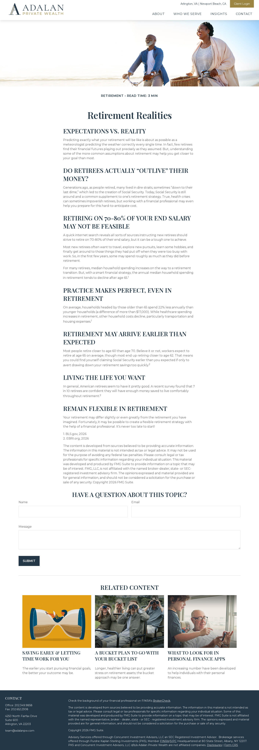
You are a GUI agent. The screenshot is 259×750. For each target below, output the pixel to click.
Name (23, 502)
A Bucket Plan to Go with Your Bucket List (127, 656)
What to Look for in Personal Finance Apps (196, 656)
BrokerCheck (161, 700)
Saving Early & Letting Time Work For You (51, 656)
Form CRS (231, 745)
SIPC (173, 741)
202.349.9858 (23, 705)
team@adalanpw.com (19, 730)
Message (25, 526)
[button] (158, 13)
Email (135, 502)
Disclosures (214, 745)
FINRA (164, 741)
